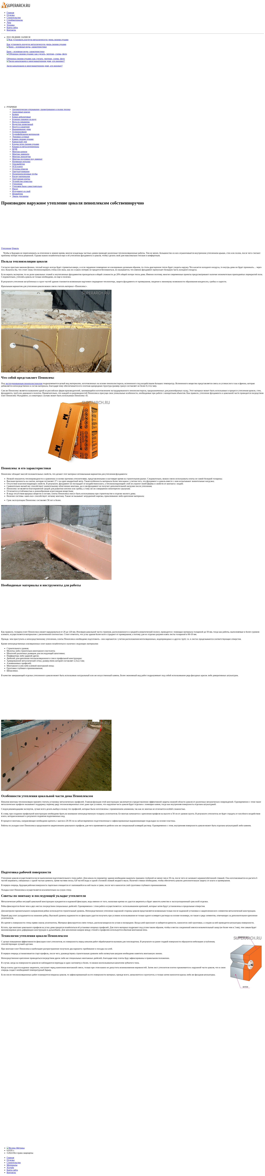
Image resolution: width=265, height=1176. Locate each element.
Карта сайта (12, 27)
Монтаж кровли (19, 151)
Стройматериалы (15, 20)
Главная (10, 12)
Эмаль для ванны (20, 196)
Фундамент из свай (21, 191)
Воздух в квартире (21, 127)
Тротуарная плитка (21, 179)
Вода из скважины (21, 122)
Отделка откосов (20, 169)
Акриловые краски (21, 112)
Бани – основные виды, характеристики (25, 51)
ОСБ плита (17, 166)
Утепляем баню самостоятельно (27, 186)
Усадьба (10, 1167)
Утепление (17, 184)
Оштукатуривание (21, 171)
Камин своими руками (23, 139)
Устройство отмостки (22, 181)
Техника (10, 25)
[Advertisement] (89, 86)
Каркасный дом (19, 141)
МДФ (14, 149)
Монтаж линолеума (21, 156)
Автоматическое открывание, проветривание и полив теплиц (41, 109)
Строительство (14, 17)
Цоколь (15, 248)
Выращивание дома (21, 129)
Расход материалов (21, 176)
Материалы (12, 1165)
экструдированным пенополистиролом (24, 383)
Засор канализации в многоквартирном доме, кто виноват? (35, 66)
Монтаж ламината (20, 154)
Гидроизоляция (19, 132)
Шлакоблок (17, 194)
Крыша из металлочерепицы (25, 146)
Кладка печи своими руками (25, 144)
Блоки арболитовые (21, 117)
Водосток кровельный (22, 124)
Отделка (10, 15)
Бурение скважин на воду (24, 119)
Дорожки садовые (20, 137)
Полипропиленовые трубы (25, 174)
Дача (9, 22)
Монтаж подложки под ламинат (27, 159)
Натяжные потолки (21, 161)
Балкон (15, 114)
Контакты (11, 30)
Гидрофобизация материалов (25, 134)
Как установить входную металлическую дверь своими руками (36, 44)
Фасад (15, 189)
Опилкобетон (18, 164)
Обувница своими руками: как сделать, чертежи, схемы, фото (36, 58)
